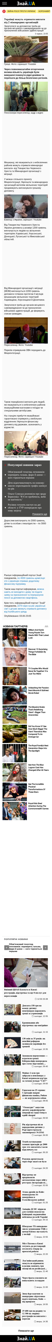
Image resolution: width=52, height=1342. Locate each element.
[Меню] (4, 3)
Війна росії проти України (21, 11)
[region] (26, 137)
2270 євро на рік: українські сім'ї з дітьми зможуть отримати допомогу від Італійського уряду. (25, 609)
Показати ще (39, 514)
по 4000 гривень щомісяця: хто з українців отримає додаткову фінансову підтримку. (24, 581)
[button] (6, 947)
